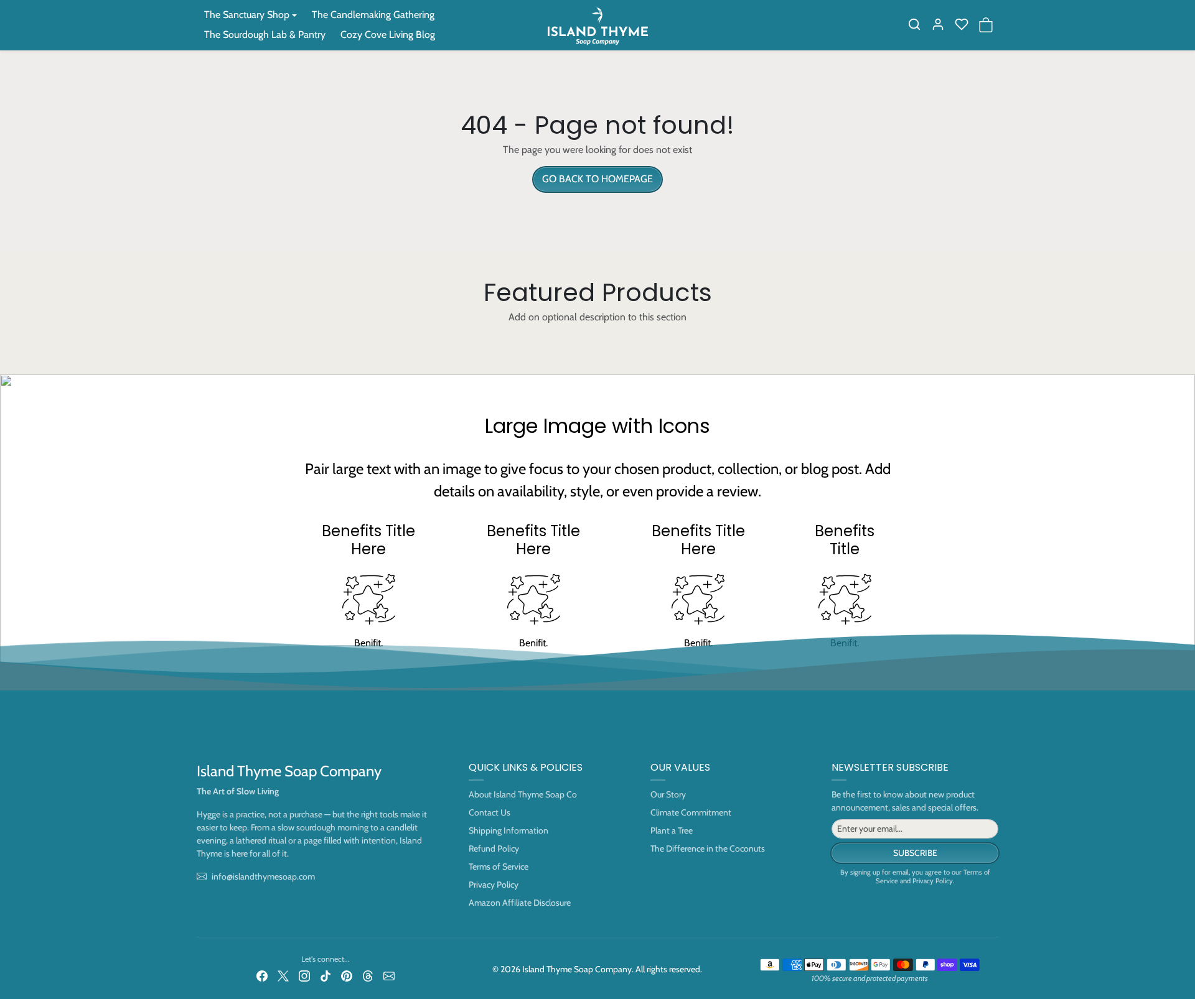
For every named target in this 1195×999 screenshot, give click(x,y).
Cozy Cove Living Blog (387, 34)
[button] (914, 24)
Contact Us (489, 812)
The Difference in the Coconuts (707, 848)
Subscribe (915, 852)
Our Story (668, 794)
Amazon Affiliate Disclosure (520, 902)
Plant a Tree (671, 830)
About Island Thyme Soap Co (523, 794)
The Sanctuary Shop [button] (246, 15)
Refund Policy (494, 848)
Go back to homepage (597, 179)
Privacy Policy (493, 884)
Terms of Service (498, 866)
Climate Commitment (690, 812)
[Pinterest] (346, 975)
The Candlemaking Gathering (373, 15)
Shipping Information (508, 830)
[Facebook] (262, 975)
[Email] (389, 975)
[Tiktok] (325, 975)
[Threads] (367, 975)
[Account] (938, 24)
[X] (283, 975)
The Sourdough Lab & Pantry (265, 34)
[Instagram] (304, 975)
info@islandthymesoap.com (263, 876)
